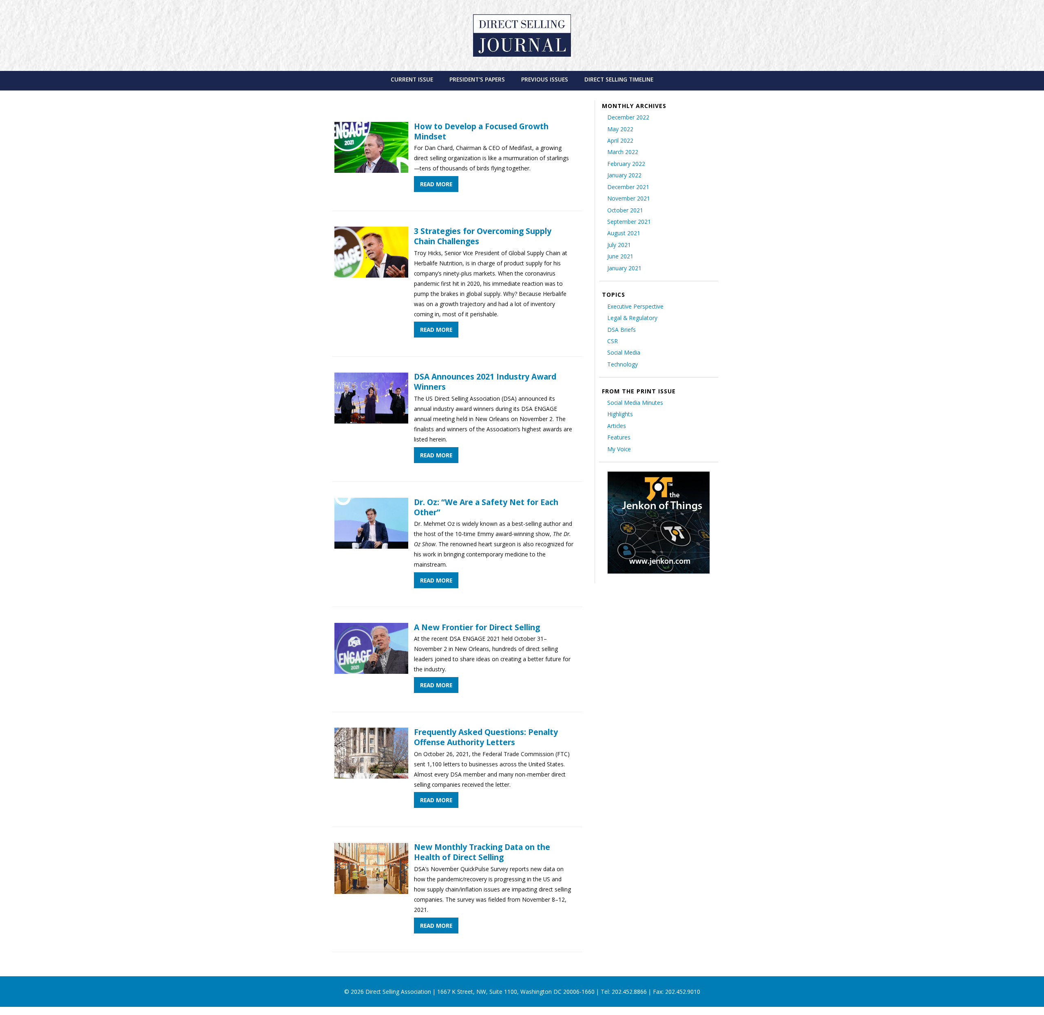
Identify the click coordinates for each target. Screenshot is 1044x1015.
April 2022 (620, 140)
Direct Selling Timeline (618, 79)
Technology (622, 364)
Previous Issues (544, 79)
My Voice (619, 449)
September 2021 (629, 221)
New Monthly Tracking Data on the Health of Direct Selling (482, 852)
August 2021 (623, 233)
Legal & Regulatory (632, 318)
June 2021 (620, 256)
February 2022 (626, 164)
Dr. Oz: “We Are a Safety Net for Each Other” (486, 507)
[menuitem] (412, 79)
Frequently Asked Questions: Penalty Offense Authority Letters (486, 737)
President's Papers (477, 79)
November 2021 (628, 198)
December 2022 (628, 117)
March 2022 (622, 152)
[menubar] (522, 79)
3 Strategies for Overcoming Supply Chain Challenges (482, 236)
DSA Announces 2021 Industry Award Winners (485, 381)
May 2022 (620, 129)
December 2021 (628, 187)
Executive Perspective (635, 306)
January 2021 (624, 268)
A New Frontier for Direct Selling (477, 627)
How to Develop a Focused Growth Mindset (481, 131)
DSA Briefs (621, 329)
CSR (612, 341)
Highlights (620, 414)
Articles (616, 426)
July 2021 (619, 245)
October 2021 (625, 210)
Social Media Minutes (635, 402)
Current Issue (412, 79)
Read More (436, 184)
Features (618, 437)
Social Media (623, 352)
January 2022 (624, 175)
